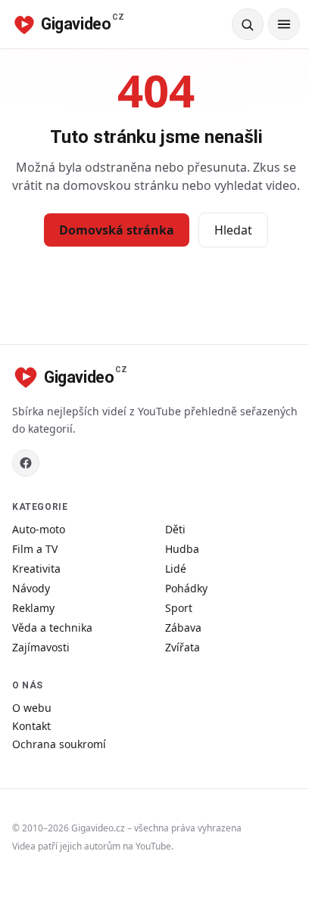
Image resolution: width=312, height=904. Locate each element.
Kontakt (31, 726)
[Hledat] (248, 24)
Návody (31, 588)
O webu (31, 708)
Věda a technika (52, 627)
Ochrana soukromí (59, 744)
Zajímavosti (41, 647)
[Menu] (284, 24)
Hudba (182, 549)
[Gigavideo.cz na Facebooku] (25, 463)
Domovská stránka (116, 230)
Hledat (233, 230)
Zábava (183, 627)
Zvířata (182, 647)
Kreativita (36, 568)
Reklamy (33, 608)
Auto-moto (38, 529)
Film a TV (35, 549)
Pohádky (186, 588)
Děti (175, 529)
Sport (178, 608)
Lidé (175, 568)
